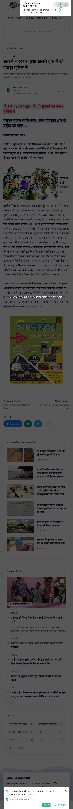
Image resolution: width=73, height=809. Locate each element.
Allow (46, 804)
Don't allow (60, 804)
